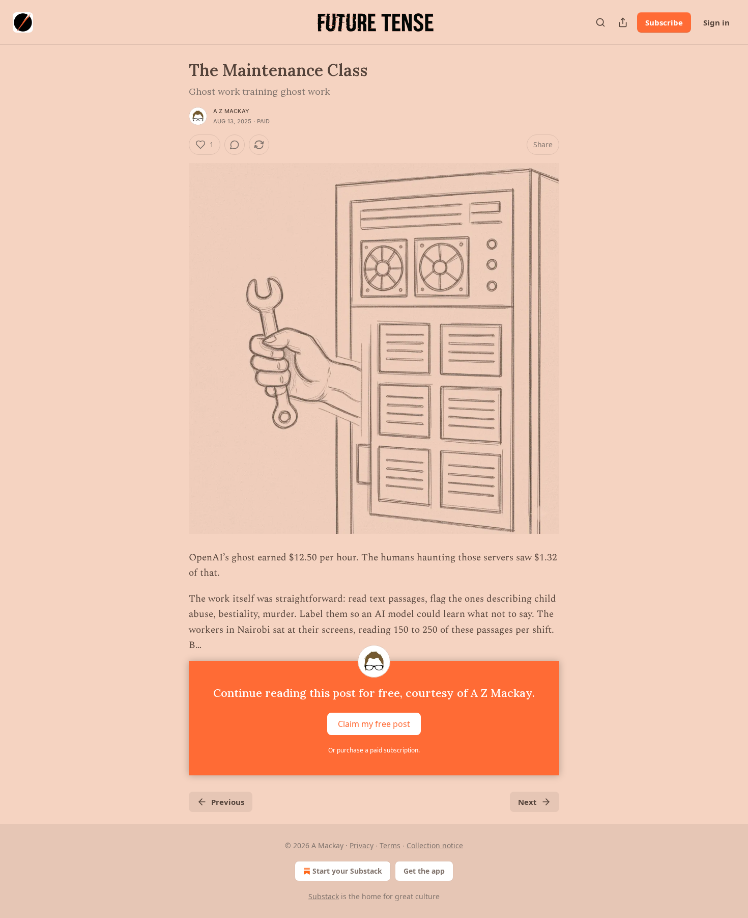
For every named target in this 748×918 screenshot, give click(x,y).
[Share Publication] (623, 22)
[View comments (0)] (234, 144)
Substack (323, 896)
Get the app (424, 871)
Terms (390, 845)
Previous (227, 802)
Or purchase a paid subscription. (374, 750)
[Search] (600, 22)
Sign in (716, 22)
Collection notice (435, 845)
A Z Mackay (231, 111)
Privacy (361, 845)
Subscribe (664, 22)
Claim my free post (374, 724)
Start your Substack (347, 871)
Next (527, 802)
